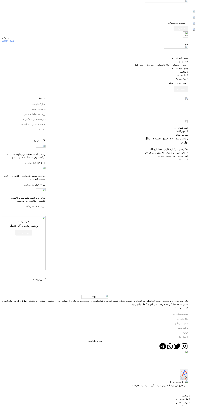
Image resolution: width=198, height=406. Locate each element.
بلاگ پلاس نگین (182, 319)
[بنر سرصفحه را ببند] (186, 390)
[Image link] (94, 297)
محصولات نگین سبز (180, 314)
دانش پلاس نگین (181, 323)
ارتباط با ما (183, 337)
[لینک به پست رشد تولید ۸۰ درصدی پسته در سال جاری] (95, 193)
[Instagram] (184, 346)
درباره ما (184, 332)
